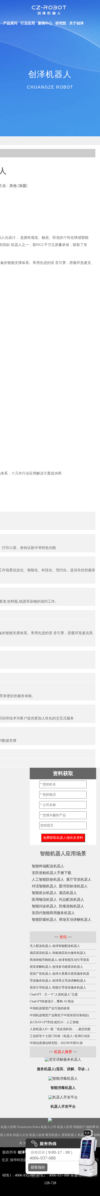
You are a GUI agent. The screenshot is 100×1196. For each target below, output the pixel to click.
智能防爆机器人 (44, 920)
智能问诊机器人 (44, 906)
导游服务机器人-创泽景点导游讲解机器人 (58, 980)
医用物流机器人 (44, 899)
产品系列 (10, 23)
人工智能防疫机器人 (48, 879)
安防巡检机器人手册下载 (51, 873)
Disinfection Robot (28, 1127)
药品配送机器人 (71, 899)
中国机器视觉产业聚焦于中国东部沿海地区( (59, 1015)
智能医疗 (79, 1127)
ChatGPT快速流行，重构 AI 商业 (52, 1001)
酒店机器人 (68, 893)
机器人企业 (20, 1135)
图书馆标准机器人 (73, 886)
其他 (13, 186)
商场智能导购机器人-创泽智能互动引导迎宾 (59, 960)
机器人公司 (48, 1127)
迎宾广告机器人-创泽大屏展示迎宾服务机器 (59, 973)
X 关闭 (31, 1176)
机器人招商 (8, 1127)
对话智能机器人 (44, 886)
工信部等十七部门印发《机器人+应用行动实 (60, 1036)
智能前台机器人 (44, 893)
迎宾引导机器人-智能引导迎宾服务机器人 (58, 987)
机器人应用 (64, 1127)
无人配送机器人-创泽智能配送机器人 (55, 946)
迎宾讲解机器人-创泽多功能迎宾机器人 (56, 967)
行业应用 (28, 23)
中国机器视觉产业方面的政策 (50, 1008)
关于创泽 (76, 23)
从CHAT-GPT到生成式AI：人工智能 (54, 1022)
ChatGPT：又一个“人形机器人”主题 (54, 994)
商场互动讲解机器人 (75, 920)
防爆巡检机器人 (71, 906)
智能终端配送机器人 (48, 866)
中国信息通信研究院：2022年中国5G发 (56, 1043)
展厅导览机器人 (78, 879)
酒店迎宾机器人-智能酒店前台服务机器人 (58, 953)
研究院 (60, 23)
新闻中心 (45, 23)
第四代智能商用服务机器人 (53, 913)
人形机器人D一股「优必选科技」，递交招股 (60, 1029)
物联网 (90, 1127)
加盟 (22, 186)
